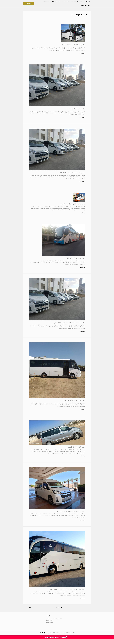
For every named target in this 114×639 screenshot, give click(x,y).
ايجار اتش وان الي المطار (76, 447)
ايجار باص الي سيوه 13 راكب (75, 109)
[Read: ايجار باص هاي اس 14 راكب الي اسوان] (57, 488)
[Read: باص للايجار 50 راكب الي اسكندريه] (79, 197)
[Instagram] (40, 632)
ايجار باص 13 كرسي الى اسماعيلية (72, 173)
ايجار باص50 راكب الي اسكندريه (73, 45)
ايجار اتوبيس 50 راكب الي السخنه (73, 401)
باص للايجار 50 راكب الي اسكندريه (72, 204)
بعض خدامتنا (79, 1)
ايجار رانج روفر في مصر (85, 5)
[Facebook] (44, 632)
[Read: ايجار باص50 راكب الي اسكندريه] (73, 33)
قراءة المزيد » (82, 53)
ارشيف (68, 1)
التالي (29, 607)
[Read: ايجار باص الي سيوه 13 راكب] (57, 85)
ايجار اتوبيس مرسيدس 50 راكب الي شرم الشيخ (67, 589)
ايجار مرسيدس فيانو (46, 1)
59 (56, 607)
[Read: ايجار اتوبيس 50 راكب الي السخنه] (57, 370)
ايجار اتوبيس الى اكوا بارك (75, 258)
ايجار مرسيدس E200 (56, 1)
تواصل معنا (74, 1)
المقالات (63, 1)
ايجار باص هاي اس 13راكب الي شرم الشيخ (69, 323)
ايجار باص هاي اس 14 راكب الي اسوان (71, 511)
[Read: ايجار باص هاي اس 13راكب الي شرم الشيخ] (57, 299)
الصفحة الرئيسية (87, 1)
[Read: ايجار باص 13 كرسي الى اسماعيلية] (57, 149)
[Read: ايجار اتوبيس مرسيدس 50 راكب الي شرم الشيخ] (57, 559)
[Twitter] (42, 632)
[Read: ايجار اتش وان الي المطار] (57, 432)
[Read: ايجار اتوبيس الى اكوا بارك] (63, 240)
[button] (28, 3)
